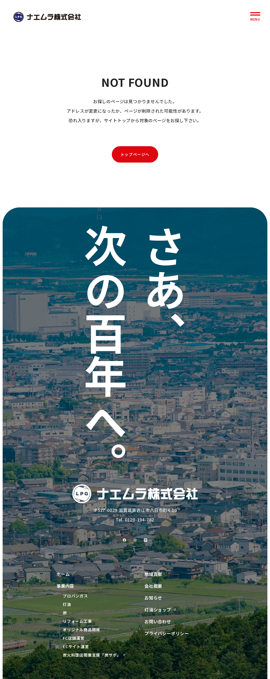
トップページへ (135, 154)
